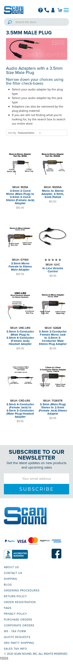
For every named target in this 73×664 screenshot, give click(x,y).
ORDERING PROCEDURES (22, 590)
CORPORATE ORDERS (19, 625)
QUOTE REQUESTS (17, 637)
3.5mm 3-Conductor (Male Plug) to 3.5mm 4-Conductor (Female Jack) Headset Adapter (20, 337)
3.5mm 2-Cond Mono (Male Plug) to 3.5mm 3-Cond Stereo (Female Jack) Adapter (20, 197)
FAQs (7, 608)
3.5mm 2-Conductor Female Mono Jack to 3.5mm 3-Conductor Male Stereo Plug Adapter (53, 337)
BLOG (8, 585)
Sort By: (12, 133)
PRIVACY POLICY (15, 614)
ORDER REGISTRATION (20, 602)
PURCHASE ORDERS (18, 619)
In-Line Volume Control (52, 269)
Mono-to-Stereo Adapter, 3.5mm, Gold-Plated (52, 194)
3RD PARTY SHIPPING (19, 643)
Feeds (4, 658)
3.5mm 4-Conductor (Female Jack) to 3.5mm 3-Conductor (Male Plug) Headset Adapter (20, 410)
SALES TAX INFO (15, 649)
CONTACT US (13, 573)
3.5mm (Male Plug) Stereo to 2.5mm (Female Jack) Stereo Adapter (53, 409)
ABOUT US (11, 567)
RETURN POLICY (15, 596)
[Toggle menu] (66, 10)
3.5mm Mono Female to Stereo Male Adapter (20, 266)
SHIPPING (10, 579)
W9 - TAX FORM (15, 631)
